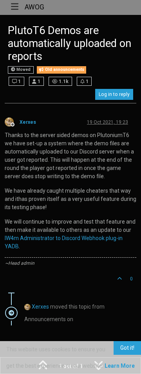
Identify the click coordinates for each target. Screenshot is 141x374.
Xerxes (28, 122)
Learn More (120, 366)
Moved (23, 69)
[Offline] (12, 121)
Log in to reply (114, 94)
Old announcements (64, 69)
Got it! (127, 348)
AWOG (34, 7)
